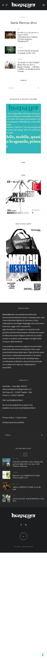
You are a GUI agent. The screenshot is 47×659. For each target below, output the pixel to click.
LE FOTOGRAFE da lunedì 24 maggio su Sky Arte (28, 52)
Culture (20, 47)
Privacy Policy (8, 417)
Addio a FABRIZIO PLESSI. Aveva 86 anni (27, 488)
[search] (38, 88)
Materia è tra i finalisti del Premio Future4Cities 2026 (26, 476)
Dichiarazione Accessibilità (13, 422)
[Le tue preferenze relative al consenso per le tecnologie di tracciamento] (42, 654)
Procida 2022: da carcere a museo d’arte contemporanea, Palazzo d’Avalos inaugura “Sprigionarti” (27, 36)
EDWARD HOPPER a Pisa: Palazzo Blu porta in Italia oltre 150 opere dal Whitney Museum (28, 464)
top (17, 458)
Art (18, 29)
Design (19, 59)
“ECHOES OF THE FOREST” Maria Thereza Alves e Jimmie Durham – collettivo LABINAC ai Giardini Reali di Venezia (28, 66)
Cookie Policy (21, 417)
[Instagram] (25, 524)
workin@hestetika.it (15, 400)
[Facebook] (21, 524)
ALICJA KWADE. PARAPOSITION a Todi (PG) (28, 500)
